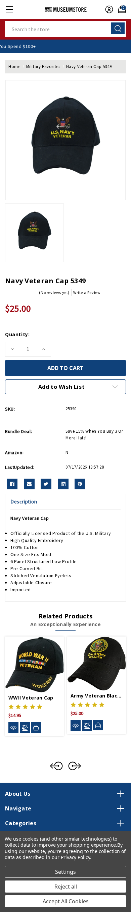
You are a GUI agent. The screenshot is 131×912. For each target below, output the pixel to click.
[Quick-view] (13, 727)
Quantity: (17, 334)
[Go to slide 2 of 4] (74, 766)
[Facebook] (12, 484)
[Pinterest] (80, 484)
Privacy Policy (75, 857)
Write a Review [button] (86, 292)
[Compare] (25, 727)
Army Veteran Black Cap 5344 (97, 695)
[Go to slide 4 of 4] (56, 766)
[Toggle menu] (9, 9)
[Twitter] (46, 484)
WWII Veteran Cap (30, 697)
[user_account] (107, 9)
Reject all (65, 886)
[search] (118, 28)
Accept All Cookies (66, 901)
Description (23, 501)
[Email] (29, 484)
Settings (65, 871)
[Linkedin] (63, 484)
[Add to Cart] (36, 727)
